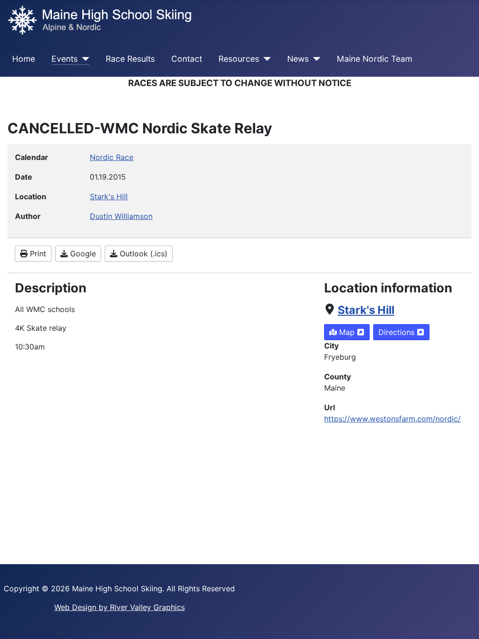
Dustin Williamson (121, 216)
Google (82, 253)
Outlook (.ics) (142, 253)
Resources (238, 59)
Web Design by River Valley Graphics (119, 607)
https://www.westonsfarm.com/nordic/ (392, 418)
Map (347, 332)
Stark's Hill (366, 310)
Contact (186, 59)
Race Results (130, 59)
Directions (397, 332)
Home (23, 59)
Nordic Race (111, 157)
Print (37, 253)
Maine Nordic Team (374, 59)
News (298, 59)
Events (64, 59)
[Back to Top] (463, 622)
